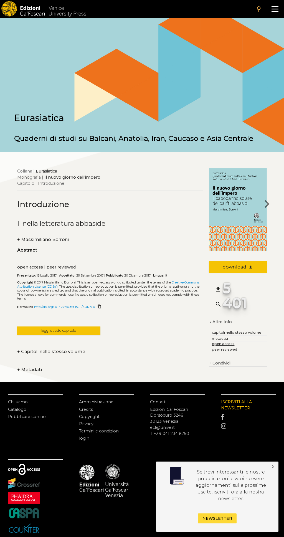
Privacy (86, 423)
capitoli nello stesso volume (236, 332)
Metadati (29, 369)
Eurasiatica (46, 171)
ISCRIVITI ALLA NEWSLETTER (236, 405)
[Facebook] (248, 417)
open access (30, 267)
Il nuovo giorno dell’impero (72, 177)
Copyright (89, 416)
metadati (220, 338)
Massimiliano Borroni (43, 239)
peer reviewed (61, 267)
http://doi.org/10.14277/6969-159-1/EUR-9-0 (64, 307)
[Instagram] (248, 426)
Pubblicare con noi (27, 416)
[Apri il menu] (275, 9)
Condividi (219, 363)
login (84, 438)
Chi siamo (18, 401)
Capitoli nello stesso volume (51, 351)
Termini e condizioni (99, 431)
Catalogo (17, 409)
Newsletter (217, 518)
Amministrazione (96, 401)
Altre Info (220, 322)
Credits (86, 409)
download (238, 267)
